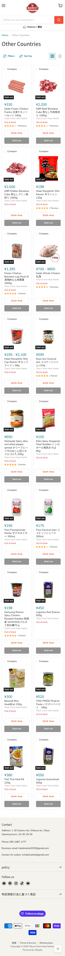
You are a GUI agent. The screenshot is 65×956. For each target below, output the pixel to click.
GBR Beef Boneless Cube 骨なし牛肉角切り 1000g (48, 112)
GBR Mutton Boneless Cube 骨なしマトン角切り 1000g (16, 194)
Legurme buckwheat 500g (47, 781)
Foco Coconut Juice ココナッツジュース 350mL (48, 533)
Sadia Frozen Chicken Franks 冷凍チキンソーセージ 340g (16, 112)
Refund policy (46, 942)
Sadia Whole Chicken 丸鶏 (48, 275)
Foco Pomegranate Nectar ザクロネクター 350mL (15, 533)
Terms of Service (28, 942)
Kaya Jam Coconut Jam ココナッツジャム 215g (47, 362)
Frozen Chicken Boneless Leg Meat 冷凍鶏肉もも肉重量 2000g (16, 278)
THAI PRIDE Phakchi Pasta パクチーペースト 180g (48, 704)
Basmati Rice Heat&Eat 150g (13, 702)
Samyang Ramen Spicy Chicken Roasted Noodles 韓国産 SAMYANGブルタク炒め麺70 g (16, 618)
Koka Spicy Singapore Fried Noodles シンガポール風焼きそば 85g (48, 446)
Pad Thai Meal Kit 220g (14, 781)
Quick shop (16, 133)
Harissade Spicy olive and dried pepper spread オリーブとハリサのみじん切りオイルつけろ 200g (16, 447)
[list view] (59, 56)
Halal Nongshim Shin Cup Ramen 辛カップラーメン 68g (16, 362)
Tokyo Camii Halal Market (15, 118)
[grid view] (52, 56)
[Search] (58, 20)
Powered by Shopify (32, 949)
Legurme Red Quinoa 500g (48, 613)
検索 (14, 942)
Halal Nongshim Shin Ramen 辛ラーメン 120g (48, 194)
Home (5, 35)
